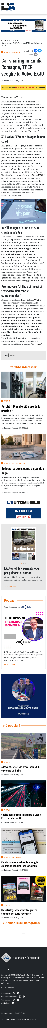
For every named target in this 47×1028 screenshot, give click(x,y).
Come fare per (20, 463)
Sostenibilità (15, 52)
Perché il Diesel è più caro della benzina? (20, 408)
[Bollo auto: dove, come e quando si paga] (23, 447)
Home (3, 40)
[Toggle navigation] (44, 7)
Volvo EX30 (37, 175)
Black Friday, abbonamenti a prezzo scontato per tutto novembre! (19, 911)
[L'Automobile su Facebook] (18, 993)
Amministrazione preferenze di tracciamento (18, 1019)
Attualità (12, 40)
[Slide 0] (21, 563)
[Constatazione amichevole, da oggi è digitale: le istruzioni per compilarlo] (23, 841)
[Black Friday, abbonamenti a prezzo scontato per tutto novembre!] (23, 889)
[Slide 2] (25, 563)
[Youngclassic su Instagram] (14, 1000)
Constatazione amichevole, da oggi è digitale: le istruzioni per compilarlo (19, 864)
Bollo (13, 463)
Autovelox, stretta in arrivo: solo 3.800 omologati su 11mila (20, 768)
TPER (36, 299)
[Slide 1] (23, 563)
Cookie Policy (20, 1013)
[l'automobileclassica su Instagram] (20, 997)
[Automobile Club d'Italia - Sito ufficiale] (20, 960)
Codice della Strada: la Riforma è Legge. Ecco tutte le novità (21, 816)
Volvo (12, 355)
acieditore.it (6, 983)
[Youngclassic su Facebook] (18, 1000)
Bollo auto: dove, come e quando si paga (23, 470)
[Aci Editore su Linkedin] (13, 1003)
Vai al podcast (10, 665)
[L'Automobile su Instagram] (14, 993)
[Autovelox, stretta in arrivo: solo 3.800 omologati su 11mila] (23, 746)
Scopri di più (9, 586)
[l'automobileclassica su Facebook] (24, 997)
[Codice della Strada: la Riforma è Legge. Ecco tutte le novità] (23, 793)
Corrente (36, 343)
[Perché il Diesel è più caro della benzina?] (23, 385)
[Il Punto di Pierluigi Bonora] (23, 630)
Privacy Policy (6, 1013)
